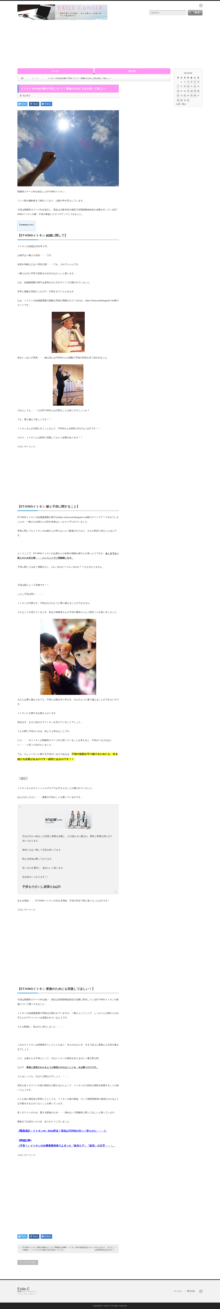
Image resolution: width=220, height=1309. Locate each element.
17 (188, 91)
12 (195, 86)
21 (178, 95)
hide (31, 225)
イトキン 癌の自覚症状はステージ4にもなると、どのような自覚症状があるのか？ (91, 1248)
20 (198, 91)
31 (188, 100)
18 (191, 91)
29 (181, 100)
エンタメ (55, 71)
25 (191, 95)
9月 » (184, 104)
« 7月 (178, 104)
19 (195, 91)
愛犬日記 (132, 71)
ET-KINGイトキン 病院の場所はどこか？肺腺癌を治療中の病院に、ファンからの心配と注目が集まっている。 (44, 1248)
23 (185, 95)
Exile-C (23, 1289)
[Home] (22, 78)
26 (195, 95)
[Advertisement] (110, 44)
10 (188, 86)
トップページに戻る (28, 1262)
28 (178, 100)
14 (178, 91)
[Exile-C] (62, 18)
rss (201, 5)
